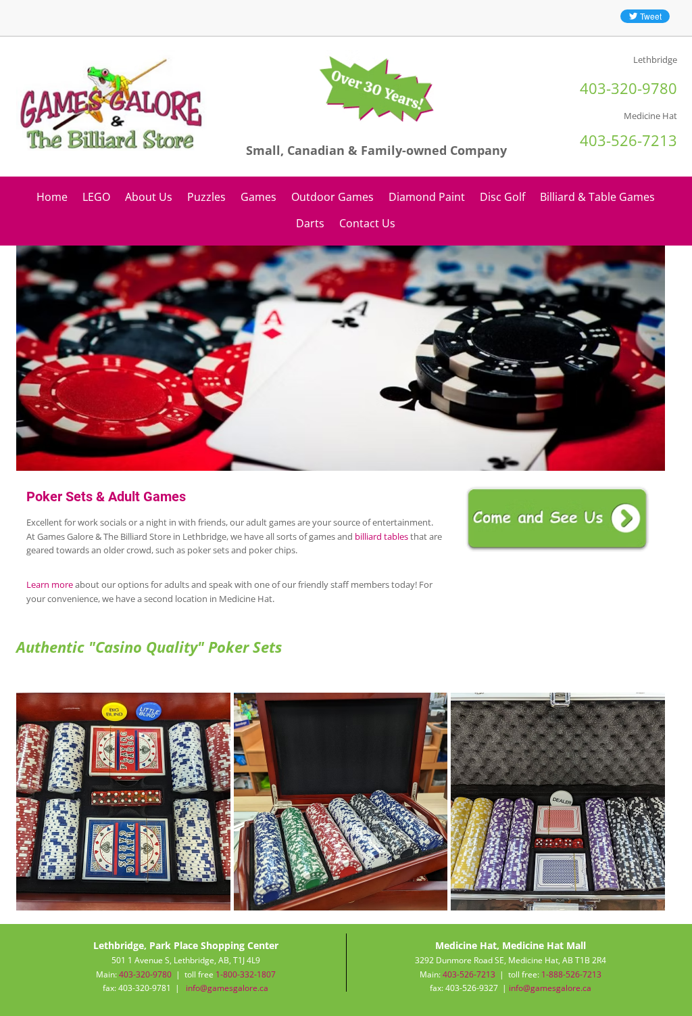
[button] (123, 801)
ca (587, 988)
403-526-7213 (469, 974)
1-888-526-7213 (571, 974)
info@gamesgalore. (546, 988)
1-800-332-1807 (246, 974)
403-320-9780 (145, 974)
